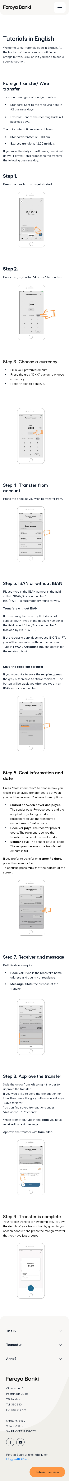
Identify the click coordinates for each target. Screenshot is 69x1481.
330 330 (16, 1404)
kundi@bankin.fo (16, 1409)
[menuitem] (26, 7)
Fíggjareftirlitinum (17, 1459)
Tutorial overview (47, 1472)
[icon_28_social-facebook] (10, 1442)
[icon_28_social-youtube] (20, 1442)
